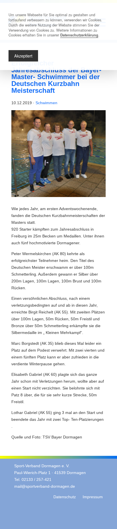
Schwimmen (46, 103)
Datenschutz (64, 497)
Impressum (93, 497)
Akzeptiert (23, 56)
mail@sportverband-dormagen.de (44, 486)
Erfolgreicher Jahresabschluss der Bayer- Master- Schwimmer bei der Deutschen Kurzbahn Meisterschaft (56, 76)
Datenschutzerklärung (79, 35)
